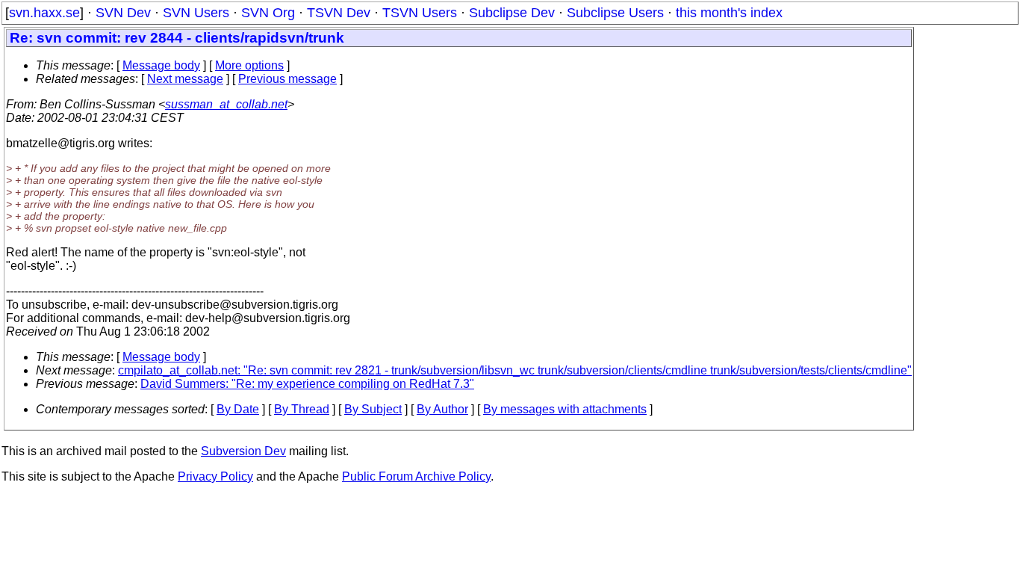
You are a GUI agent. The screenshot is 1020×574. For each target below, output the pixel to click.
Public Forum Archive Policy (416, 476)
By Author (442, 409)
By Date (238, 409)
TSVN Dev (338, 12)
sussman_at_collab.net (226, 104)
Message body (161, 65)
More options (249, 65)
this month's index (729, 12)
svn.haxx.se (44, 12)
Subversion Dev (243, 451)
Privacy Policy (215, 476)
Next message (185, 78)
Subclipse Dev (512, 12)
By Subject (373, 409)
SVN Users (196, 12)
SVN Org (268, 12)
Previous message (287, 78)
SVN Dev (123, 12)
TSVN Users (419, 12)
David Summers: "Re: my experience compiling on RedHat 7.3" (307, 383)
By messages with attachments (565, 409)
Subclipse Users (615, 12)
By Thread (301, 409)
